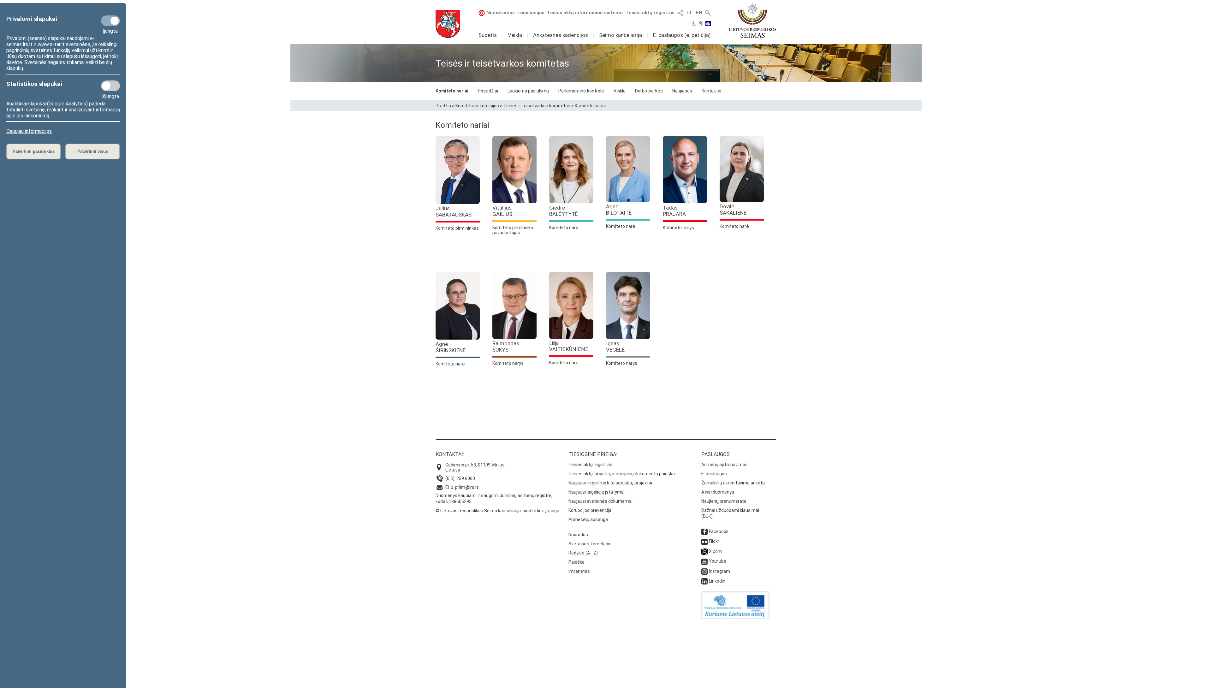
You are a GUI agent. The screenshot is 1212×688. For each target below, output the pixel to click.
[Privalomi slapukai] (110, 20)
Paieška (576, 562)
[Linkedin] (704, 581)
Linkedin (717, 581)
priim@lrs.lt (466, 487)
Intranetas (579, 571)
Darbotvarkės (649, 90)
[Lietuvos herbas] (448, 24)
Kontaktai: (450, 454)
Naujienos (682, 90)
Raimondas (505, 346)
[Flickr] (704, 541)
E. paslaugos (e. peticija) (682, 35)
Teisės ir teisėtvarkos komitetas (536, 105)
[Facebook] (704, 531)
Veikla (515, 35)
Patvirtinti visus (92, 151)
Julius (454, 211)
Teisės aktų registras (650, 12)
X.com (715, 551)
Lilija (568, 346)
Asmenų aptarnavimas (724, 464)
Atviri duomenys (717, 492)
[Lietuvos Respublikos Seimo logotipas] (752, 20)
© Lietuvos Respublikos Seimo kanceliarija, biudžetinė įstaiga (497, 510)
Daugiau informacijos (29, 131)
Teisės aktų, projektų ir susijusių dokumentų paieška (621, 473)
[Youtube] (704, 561)
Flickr (714, 541)
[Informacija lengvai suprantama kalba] (708, 24)
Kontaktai (711, 90)
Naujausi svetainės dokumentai (600, 501)
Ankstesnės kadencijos (560, 35)
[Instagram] (704, 571)
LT (689, 12)
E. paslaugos (714, 473)
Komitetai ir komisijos (477, 105)
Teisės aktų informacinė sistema (585, 12)
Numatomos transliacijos (515, 12)
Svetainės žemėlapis (590, 543)
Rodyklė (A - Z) (583, 552)
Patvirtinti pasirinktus (34, 151)
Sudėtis (487, 35)
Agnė (619, 209)
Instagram (719, 571)
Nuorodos (578, 534)
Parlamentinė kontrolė (581, 90)
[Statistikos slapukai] (110, 85)
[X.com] (704, 551)
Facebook (718, 531)
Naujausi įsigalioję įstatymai (596, 492)
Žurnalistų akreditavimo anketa (733, 482)
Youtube (717, 561)
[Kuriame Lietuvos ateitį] (735, 617)
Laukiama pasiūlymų (528, 90)
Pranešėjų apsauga (588, 519)
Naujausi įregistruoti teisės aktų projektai (610, 482)
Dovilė (733, 209)
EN (699, 12)
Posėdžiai (488, 90)
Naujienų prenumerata (723, 501)
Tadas (674, 211)
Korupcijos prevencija (589, 510)
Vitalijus (502, 211)
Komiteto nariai (452, 90)
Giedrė (563, 211)
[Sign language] (701, 24)
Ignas (615, 346)
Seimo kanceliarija (620, 35)
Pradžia (443, 105)
